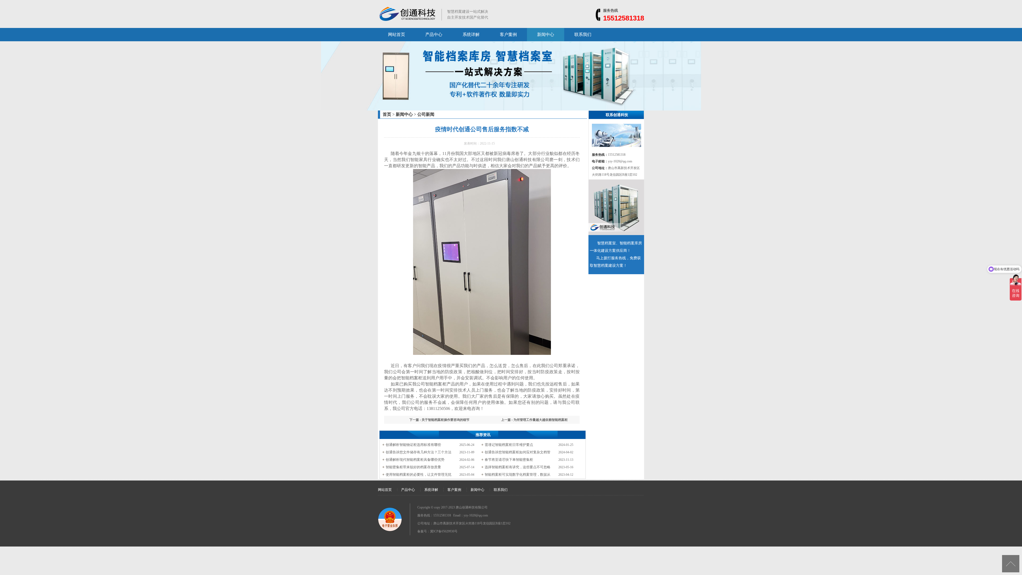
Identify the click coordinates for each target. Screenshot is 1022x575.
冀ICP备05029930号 (444, 531)
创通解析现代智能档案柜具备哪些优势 (415, 460)
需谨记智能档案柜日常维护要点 (509, 445)
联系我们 (582, 34)
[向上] (1010, 563)
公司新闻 (425, 114)
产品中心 (433, 34)
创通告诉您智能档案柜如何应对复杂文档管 (517, 452)
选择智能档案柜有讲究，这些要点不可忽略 (517, 467)
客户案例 (508, 34)
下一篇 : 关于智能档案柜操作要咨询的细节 (439, 420)
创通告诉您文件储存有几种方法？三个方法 (418, 452)
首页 (387, 114)
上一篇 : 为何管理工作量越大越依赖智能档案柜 (534, 420)
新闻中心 (545, 34)
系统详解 (471, 34)
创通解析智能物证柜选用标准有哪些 (413, 445)
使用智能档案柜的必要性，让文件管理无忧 (418, 475)
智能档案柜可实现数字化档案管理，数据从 (517, 475)
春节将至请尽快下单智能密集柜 (509, 460)
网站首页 (396, 34)
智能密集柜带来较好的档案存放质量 (413, 467)
